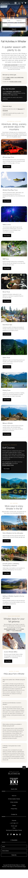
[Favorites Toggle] (25, 3)
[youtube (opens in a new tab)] (14, 834)
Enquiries (14, 820)
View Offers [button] (8, 661)
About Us (14, 795)
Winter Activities (14, 802)
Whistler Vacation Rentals (14, 798)
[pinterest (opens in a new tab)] (11, 834)
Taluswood (20, 109)
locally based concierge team (11, 64)
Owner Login (14, 825)
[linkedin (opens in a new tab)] (17, 834)
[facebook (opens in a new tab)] (8, 834)
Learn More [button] (6, 540)
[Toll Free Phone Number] (19, 3)
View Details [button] (7, 166)
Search (14, 29)
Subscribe (14, 855)
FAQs (14, 828)
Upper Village (16, 91)
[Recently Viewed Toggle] (22, 3)
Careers (14, 805)
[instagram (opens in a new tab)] (20, 834)
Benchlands (9, 91)
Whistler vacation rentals (15, 81)
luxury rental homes (18, 77)
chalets (8, 77)
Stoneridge (5, 110)
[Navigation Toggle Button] (15, 3)
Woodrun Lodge (6, 93)
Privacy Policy (14, 808)
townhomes (7, 79)
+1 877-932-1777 (14, 823)
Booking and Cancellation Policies (14, 830)
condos (12, 77)
